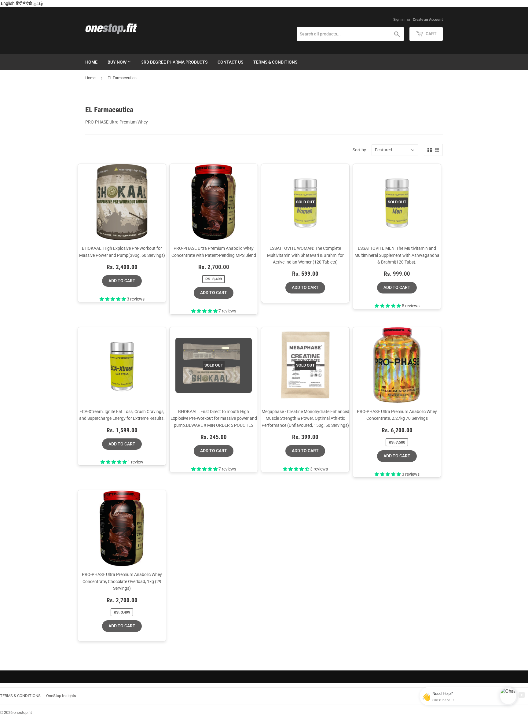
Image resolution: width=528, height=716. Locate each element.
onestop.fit (22, 712)
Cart (431, 33)
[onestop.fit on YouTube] (522, 695)
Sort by (359, 149)
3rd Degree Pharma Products (174, 62)
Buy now (117, 62)
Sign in (399, 19)
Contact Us (230, 62)
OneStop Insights (61, 695)
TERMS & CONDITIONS (20, 695)
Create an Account (428, 19)
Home (91, 62)
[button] (113, 299)
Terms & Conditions (275, 62)
